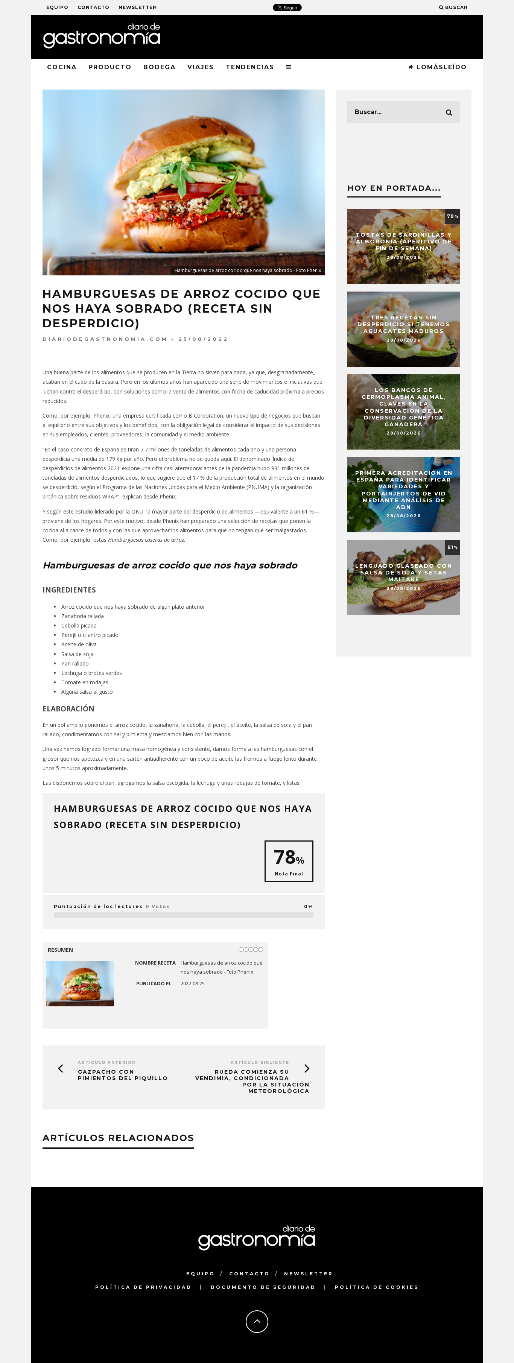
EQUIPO (57, 7)
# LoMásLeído (437, 67)
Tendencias (250, 67)
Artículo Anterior (107, 1062)
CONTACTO (93, 7)
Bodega (159, 67)
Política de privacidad (143, 1287)
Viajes (200, 67)
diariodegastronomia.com (105, 339)
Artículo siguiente (260, 1062)
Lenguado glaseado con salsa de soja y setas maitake (403, 572)
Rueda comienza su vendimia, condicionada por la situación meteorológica (252, 1081)
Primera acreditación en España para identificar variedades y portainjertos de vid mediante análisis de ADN (404, 490)
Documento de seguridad (263, 1287)
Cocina (62, 67)
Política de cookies (377, 1287)
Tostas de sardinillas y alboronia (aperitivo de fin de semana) (404, 241)
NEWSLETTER (138, 7)
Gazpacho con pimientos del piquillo (123, 1075)
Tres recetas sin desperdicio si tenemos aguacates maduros (403, 324)
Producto (110, 67)
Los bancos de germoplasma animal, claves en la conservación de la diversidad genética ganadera (404, 407)
